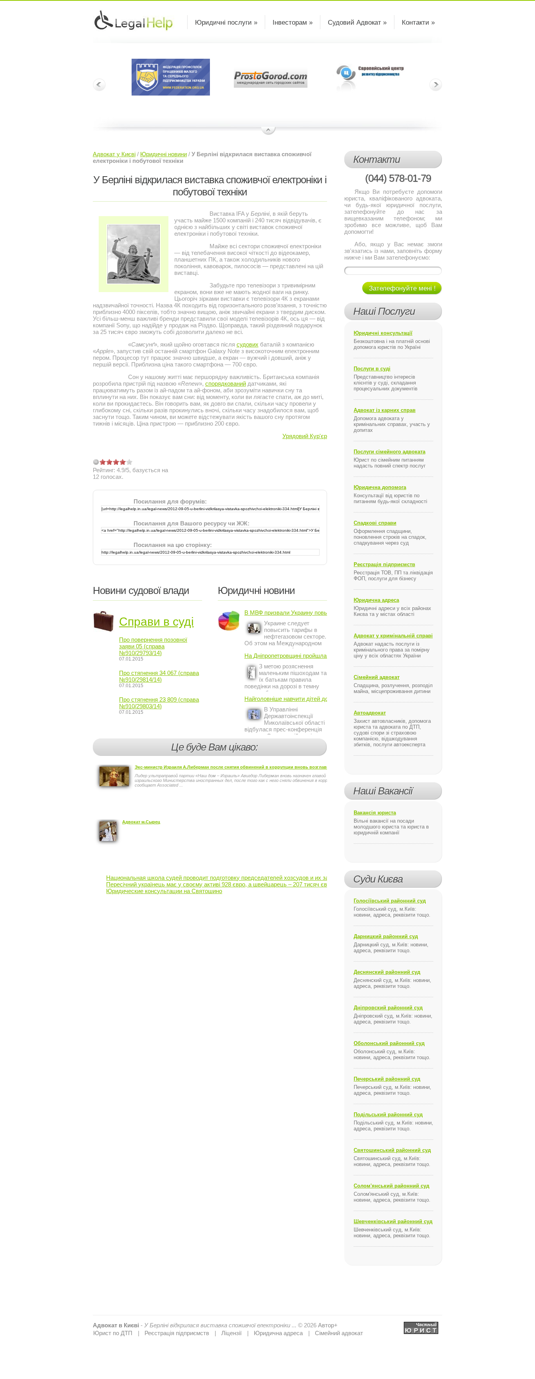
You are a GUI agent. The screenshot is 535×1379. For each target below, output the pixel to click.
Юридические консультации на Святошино (164, 891)
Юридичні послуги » (226, 22)
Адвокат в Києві (116, 1325)
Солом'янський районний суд (391, 1186)
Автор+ (328, 1325)
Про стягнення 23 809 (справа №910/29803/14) (159, 702)
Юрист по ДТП (112, 1333)
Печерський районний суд (387, 1079)
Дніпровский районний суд (388, 1008)
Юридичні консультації (383, 333)
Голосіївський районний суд (390, 901)
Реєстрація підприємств (384, 564)
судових (247, 344)
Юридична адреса (376, 600)
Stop (268, 131)
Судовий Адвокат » (357, 22)
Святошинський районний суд (392, 1150)
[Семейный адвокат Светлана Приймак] (421, 1325)
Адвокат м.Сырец (141, 821)
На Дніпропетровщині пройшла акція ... (285, 655)
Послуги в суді (372, 369)
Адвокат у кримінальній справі (393, 636)
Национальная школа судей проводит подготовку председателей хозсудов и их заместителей (233, 877)
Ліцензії (231, 1333)
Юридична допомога (380, 487)
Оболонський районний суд (389, 1043)
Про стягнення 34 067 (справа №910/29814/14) (159, 676)
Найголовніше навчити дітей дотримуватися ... (285, 698)
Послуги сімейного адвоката (389, 452)
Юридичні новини (163, 154)
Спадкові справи (375, 523)
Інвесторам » (293, 22)
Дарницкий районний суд (386, 936)
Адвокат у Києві (114, 154)
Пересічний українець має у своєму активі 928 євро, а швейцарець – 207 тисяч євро (219, 884)
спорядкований (225, 383)
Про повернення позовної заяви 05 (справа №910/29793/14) (153, 646)
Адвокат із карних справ (385, 410)
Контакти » (418, 22)
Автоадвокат (370, 713)
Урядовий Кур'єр (304, 436)
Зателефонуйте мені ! (402, 288)
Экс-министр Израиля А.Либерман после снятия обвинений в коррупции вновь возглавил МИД (239, 767)
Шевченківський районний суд (393, 1221)
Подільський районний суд (388, 1114)
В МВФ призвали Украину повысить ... (285, 612)
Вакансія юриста (375, 813)
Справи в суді (156, 621)
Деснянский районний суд (387, 972)
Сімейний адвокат (376, 677)
